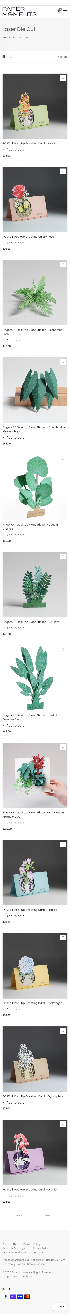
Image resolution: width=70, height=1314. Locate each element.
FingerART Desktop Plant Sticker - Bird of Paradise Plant (30, 717)
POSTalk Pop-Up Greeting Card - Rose (28, 237)
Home (6, 37)
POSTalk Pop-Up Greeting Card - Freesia (30, 910)
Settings (38, 1252)
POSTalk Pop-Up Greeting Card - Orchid (30, 1190)
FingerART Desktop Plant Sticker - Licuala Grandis (30, 527)
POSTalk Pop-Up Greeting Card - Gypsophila (33, 1096)
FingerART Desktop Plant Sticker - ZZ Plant (31, 622)
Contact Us (9, 1244)
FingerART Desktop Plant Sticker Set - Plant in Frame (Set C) (33, 815)
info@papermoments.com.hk (20, 1276)
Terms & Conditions (14, 1252)
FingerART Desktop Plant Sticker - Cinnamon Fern (33, 332)
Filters (63, 57)
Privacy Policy (41, 1248)
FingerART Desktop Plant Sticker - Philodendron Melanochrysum (34, 429)
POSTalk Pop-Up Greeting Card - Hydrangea (32, 1003)
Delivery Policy (31, 1244)
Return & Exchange (14, 1248)
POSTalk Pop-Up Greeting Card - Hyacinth (31, 143)
